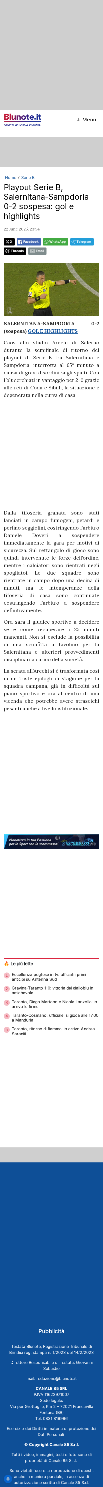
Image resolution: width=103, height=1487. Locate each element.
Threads (17, 251)
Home (10, 177)
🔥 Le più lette (18, 963)
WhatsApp (57, 241)
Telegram (83, 241)
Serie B (27, 177)
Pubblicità (51, 1331)
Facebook (30, 241)
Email (40, 251)
